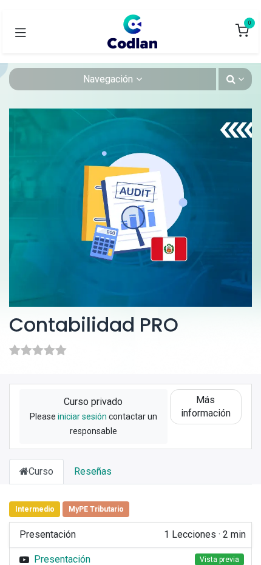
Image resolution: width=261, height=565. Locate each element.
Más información (206, 406)
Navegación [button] (108, 79)
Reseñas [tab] (93, 471)
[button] (235, 79)
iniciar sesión (82, 416)
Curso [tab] (41, 471)
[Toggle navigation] (20, 31)
